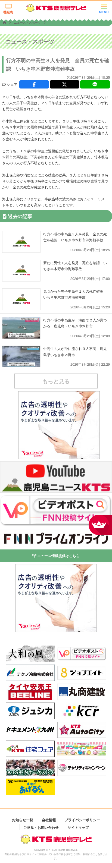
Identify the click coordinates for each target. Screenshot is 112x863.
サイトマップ (78, 827)
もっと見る (56, 381)
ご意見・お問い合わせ (41, 827)
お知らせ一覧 (22, 819)
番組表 (8, 12)
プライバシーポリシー (82, 819)
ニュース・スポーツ (28, 22)
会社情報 (49, 819)
